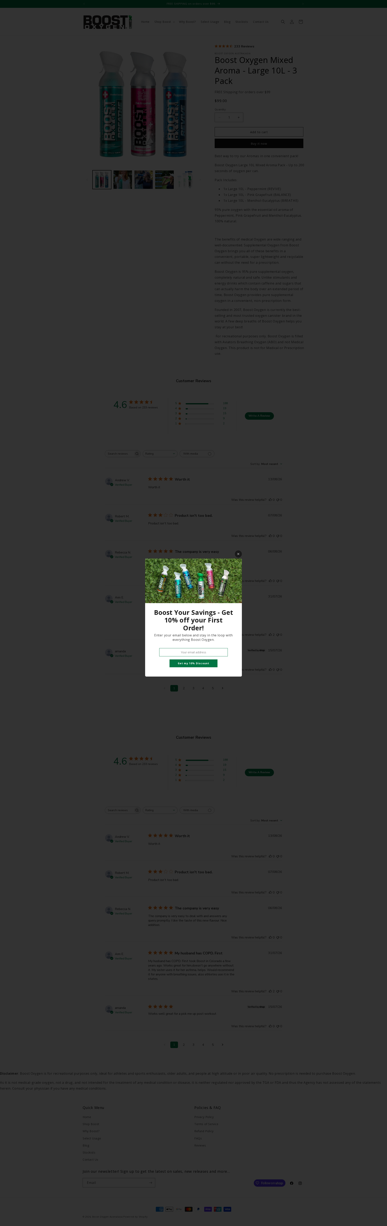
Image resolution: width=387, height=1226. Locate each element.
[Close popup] (238, 554)
